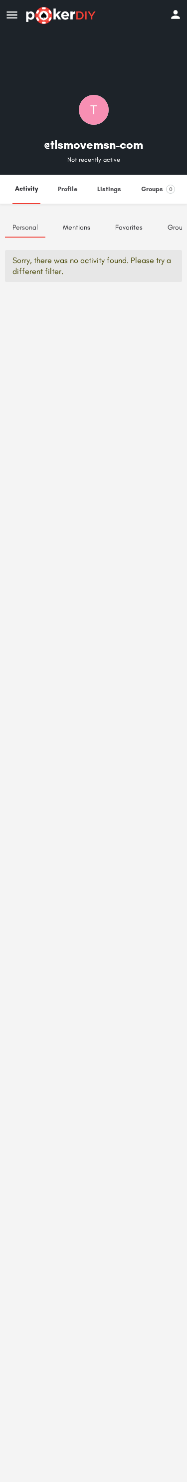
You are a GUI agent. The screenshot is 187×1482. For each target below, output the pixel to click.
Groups (157, 189)
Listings (109, 189)
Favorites (129, 227)
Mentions (76, 227)
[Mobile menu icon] (12, 15)
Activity (26, 188)
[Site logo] (62, 15)
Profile (67, 189)
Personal (25, 227)
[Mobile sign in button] (175, 14)
